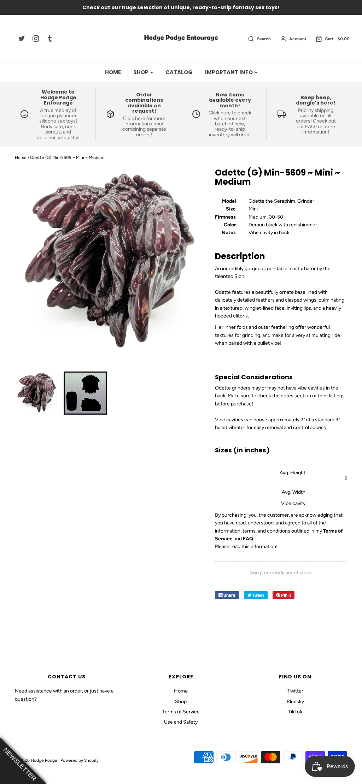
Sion (239, 276)
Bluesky (295, 702)
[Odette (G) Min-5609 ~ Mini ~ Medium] (36, 393)
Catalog (179, 72)
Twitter (295, 691)
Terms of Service (181, 712)
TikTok (295, 712)
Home (113, 72)
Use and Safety (181, 722)
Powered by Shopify (79, 760)
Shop (181, 702)
